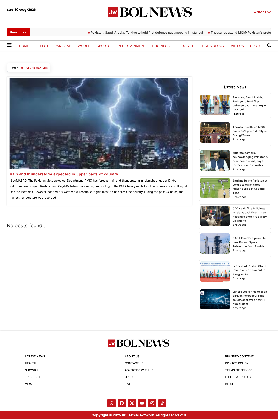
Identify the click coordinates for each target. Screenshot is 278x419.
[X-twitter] (132, 403)
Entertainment (131, 46)
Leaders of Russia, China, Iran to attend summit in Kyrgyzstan (250, 270)
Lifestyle (185, 46)
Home (24, 46)
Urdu (255, 46)
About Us (132, 356)
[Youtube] (142, 403)
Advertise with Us (139, 370)
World (84, 46)
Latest (42, 46)
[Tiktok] (162, 403)
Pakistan (63, 46)
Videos (237, 46)
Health (30, 363)
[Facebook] (122, 403)
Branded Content (239, 356)
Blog (229, 384)
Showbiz (31, 370)
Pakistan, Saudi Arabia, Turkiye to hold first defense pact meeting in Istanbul (139, 32)
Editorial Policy (238, 377)
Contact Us (134, 363)
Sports (104, 46)
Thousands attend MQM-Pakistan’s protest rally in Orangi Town (250, 131)
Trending (32, 377)
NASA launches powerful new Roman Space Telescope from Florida (249, 242)
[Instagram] (152, 403)
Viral (29, 384)
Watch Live (262, 12)
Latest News (35, 356)
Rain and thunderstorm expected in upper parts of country (64, 174)
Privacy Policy (237, 363)
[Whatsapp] (111, 403)
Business (161, 46)
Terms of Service (238, 370)
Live (128, 384)
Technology (212, 46)
